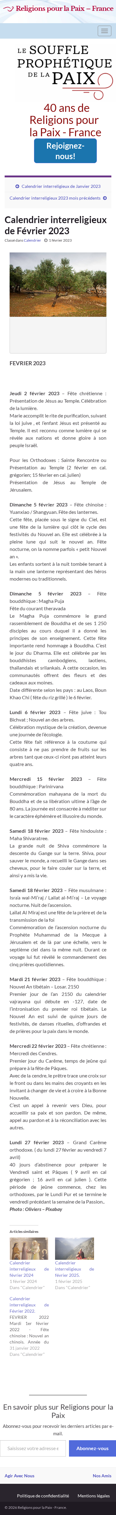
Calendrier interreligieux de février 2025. (74, 1269)
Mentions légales (94, 1495)
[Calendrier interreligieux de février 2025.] (74, 1249)
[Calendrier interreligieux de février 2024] (29, 1249)
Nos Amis (102, 1475)
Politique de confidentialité (43, 1495)
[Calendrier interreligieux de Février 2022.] (32, 1326)
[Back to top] (102, 1501)
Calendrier (32, 240)
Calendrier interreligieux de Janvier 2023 (61, 186)
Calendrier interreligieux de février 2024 (29, 1269)
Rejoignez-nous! (65, 151)
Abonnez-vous (92, 1448)
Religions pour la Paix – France (64, 9)
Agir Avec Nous (19, 1475)
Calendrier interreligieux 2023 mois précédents (55, 198)
